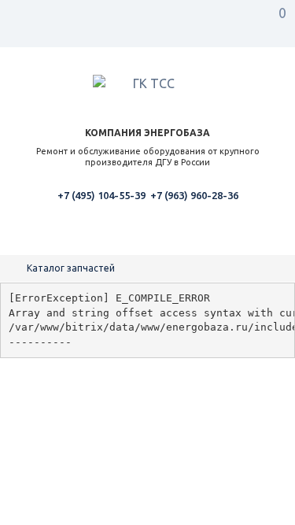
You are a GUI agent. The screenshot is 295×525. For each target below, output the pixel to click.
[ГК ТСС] (148, 86)
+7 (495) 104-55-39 (101, 195)
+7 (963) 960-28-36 (194, 195)
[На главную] (15, 268)
